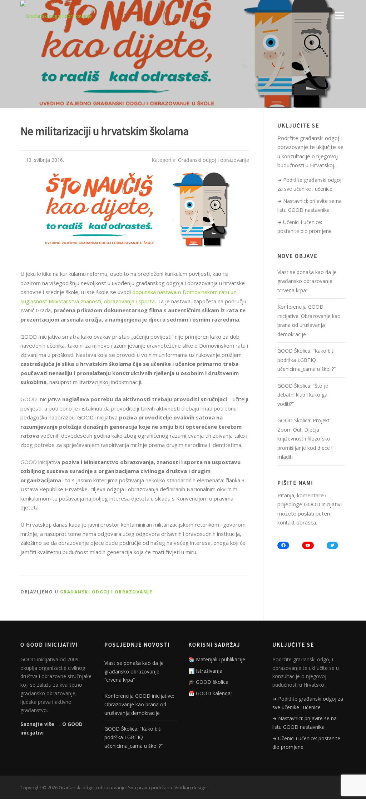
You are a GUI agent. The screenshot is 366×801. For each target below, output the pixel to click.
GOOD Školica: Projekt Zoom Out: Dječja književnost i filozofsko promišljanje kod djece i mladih (304, 438)
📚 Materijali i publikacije (216, 659)
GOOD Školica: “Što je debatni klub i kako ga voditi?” (302, 394)
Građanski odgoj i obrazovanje (213, 159)
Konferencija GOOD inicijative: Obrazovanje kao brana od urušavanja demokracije (139, 704)
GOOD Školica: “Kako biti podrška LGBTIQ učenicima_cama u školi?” (306, 359)
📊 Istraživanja (205, 670)
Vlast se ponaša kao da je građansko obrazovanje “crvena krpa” (307, 281)
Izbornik (339, 15)
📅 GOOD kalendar (210, 693)
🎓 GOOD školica (208, 681)
